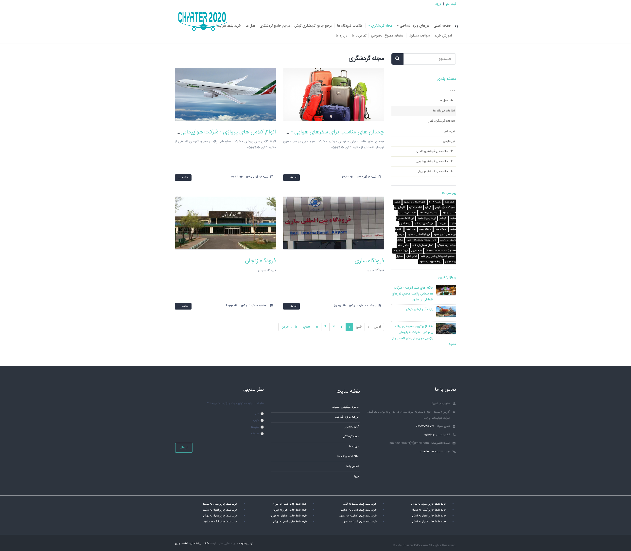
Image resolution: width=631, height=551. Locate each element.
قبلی (359, 327)
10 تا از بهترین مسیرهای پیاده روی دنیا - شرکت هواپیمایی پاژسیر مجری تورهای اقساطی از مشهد (424, 335)
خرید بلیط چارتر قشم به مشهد (220, 521)
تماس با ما (359, 36)
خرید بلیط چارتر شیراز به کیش (429, 521)
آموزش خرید (443, 36)
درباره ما (341, 36)
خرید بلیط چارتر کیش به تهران (289, 504)
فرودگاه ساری (369, 261)
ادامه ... (291, 177)
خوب (256, 420)
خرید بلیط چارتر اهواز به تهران (290, 510)
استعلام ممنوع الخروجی (387, 36)
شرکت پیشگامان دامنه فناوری (192, 543)
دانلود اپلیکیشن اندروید (345, 407)
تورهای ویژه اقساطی (414, 26)
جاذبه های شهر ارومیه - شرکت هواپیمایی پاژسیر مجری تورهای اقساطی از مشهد (412, 293)
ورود (438, 4)
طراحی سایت (246, 543)
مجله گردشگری (381, 26)
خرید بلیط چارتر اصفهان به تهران (288, 516)
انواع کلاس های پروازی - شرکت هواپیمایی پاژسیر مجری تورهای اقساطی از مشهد (185, 132)
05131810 (429, 434)
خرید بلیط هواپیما (228, 26)
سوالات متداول (419, 36)
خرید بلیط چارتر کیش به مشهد (220, 504)
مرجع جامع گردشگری (275, 26)
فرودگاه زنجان (260, 261)
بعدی (306, 327)
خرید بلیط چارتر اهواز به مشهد (220, 510)
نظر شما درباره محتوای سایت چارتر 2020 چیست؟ (235, 403)
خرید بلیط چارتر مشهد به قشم (360, 504)
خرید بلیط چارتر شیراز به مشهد (359, 521)
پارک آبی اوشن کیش (419, 309)
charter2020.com (431, 451)
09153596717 (425, 426)
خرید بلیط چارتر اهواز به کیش (429, 516)
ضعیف (255, 433)
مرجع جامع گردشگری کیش (313, 26)
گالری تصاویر (351, 426)
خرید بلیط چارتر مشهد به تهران (428, 504)
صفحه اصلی (442, 26)
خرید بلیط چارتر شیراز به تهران (220, 516)
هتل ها (250, 26)
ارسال (184, 448)
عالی (256, 413)
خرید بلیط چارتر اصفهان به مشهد (358, 516)
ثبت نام (451, 4)
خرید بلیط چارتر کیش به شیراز (429, 510)
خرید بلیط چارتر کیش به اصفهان (358, 510)
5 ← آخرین (289, 327)
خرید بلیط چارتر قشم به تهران (290, 521)
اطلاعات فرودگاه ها (350, 26)
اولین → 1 (374, 327)
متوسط (255, 427)
